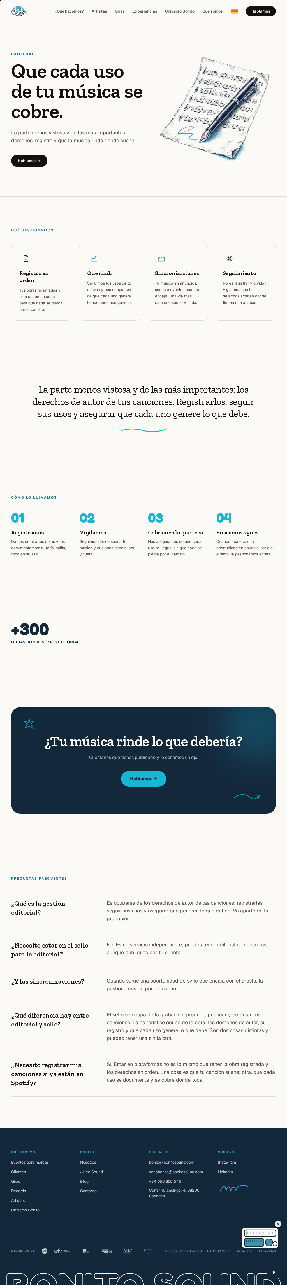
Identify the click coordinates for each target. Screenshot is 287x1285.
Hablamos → (29, 160)
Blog (84, 1181)
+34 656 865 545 (165, 1181)
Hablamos (260, 11)
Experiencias (145, 11)
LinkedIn (225, 1171)
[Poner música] (274, 1272)
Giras (120, 11)
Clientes (18, 1171)
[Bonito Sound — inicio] (19, 11)
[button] (249, 1233)
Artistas (99, 11)
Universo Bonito (180, 11)
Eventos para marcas (30, 1162)
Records (18, 1190)
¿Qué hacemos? (69, 11)
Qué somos (212, 11)
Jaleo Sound (91, 1171)
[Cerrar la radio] (278, 1224)
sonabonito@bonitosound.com (176, 1171)
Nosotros (88, 1162)
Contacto (88, 1190)
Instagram (227, 1162)
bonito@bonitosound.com (171, 1162)
